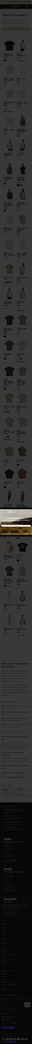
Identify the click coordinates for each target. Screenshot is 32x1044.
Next (16, 525)
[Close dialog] (31, 511)
